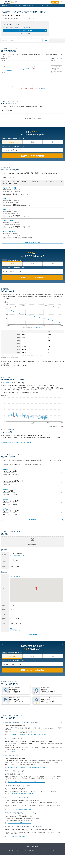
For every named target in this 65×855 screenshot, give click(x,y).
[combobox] (22, 41)
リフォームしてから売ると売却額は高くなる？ (20, 809)
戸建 (32, 142)
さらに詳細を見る (32, 634)
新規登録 (35, 846)
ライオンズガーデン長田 (10, 188)
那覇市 (29, 6)
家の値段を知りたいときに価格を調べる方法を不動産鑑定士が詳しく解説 (26, 767)
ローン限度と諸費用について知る (16, 836)
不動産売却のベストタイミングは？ (17, 751)
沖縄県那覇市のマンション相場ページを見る (14, 365)
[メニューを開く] (61, 2)
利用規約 (31, 850)
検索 (46, 40)
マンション (12, 142)
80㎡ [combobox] (53, 64)
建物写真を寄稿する (32, 544)
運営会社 (53, 850)
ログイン (29, 846)
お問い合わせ (24, 850)
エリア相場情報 (18, 6)
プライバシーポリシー (42, 850)
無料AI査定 (55, 2)
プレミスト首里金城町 (9, 231)
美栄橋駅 (7, 382)
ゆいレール (13, 628)
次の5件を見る (32, 519)
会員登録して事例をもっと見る (32, 242)
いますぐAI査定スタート (25, 30)
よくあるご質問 (13, 850)
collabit (34, 854)
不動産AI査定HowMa (7, 6)
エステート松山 (7, 199)
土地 (53, 142)
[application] (24, 75)
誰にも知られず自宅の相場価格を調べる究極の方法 (21, 793)
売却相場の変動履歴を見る (16, 555)
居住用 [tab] (4, 177)
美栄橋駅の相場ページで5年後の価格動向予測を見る (16, 442)
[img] (32, 314)
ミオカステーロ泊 (8, 220)
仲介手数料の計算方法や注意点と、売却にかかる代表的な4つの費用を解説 (27, 734)
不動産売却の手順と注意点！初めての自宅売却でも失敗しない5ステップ (26, 782)
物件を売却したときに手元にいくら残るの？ (19, 823)
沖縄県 (24, 6)
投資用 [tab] (12, 177)
